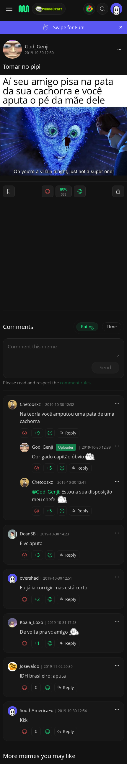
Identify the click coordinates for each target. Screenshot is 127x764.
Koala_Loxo (31, 622)
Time (112, 326)
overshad (29, 578)
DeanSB (28, 534)
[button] (102, 9)
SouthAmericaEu (37, 710)
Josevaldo (29, 666)
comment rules (75, 383)
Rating (87, 326)
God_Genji (36, 46)
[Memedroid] (23, 8)
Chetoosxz (30, 404)
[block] (119, 49)
